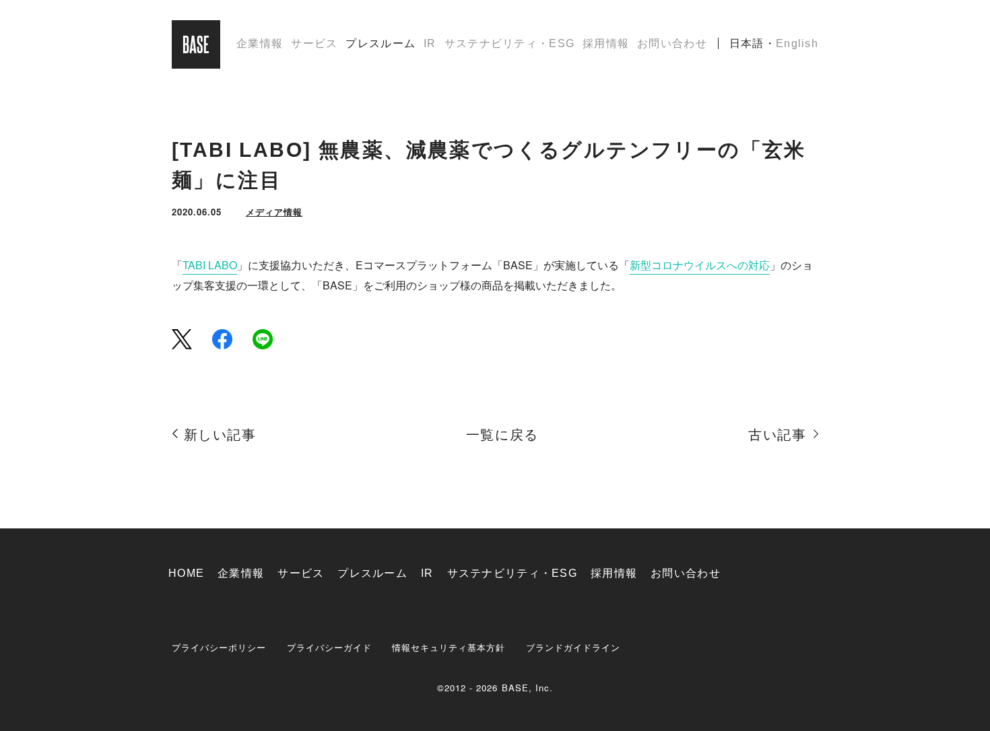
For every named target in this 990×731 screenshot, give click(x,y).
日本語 (746, 43)
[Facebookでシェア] (222, 339)
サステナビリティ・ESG (509, 43)
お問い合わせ (672, 43)
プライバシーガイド (329, 647)
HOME (186, 573)
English (797, 43)
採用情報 (606, 43)
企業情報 (259, 43)
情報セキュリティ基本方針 (449, 647)
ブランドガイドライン (573, 647)
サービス (314, 43)
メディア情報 (274, 211)
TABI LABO (210, 265)
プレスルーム (380, 43)
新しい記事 (220, 434)
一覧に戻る (502, 434)
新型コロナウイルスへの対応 (700, 265)
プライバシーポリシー (219, 647)
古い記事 (777, 434)
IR (430, 43)
